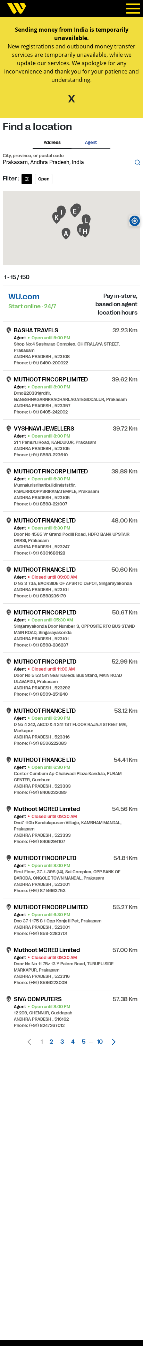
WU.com (24, 296)
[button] (112, 1041)
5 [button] (83, 1042)
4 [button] (73, 1042)
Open (43, 179)
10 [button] (100, 1042)
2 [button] (51, 1042)
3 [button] (62, 1042)
